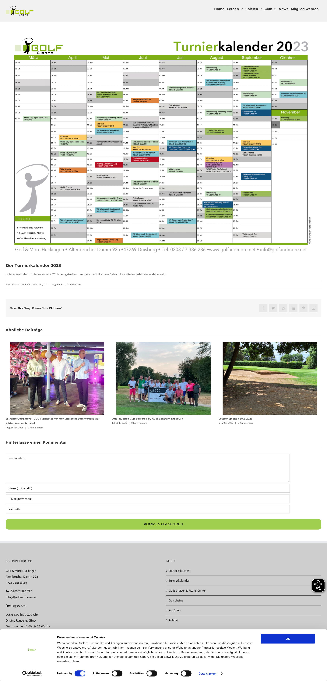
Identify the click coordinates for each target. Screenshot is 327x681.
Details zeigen (208, 673)
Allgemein (57, 284)
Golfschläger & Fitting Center (187, 586)
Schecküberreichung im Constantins (242, 418)
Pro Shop (175, 605)
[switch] (117, 673)
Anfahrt (173, 615)
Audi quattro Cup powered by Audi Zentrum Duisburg (41, 418)
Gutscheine (176, 596)
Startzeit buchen (179, 566)
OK (288, 638)
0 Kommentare (73, 284)
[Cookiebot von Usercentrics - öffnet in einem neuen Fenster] (32, 673)
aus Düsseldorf (183, 627)
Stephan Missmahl (20, 284)
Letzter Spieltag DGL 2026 (129, 418)
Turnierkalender (179, 576)
